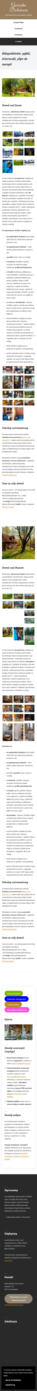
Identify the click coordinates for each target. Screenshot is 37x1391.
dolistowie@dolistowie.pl (21, 1063)
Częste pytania (13, 1005)
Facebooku (9, 1261)
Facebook (18, 28)
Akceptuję (10, 1385)
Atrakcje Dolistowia (9, 475)
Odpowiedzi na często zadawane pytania (18, 1298)
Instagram (18, 35)
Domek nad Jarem (12, 105)
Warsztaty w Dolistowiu (17, 1010)
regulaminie (18, 1094)
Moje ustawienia (13, 1380)
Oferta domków (13, 994)
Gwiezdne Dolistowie (18, 7)
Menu (19, 41)
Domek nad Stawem (13, 567)
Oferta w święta (8, 507)
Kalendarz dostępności (16, 999)
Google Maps (18, 22)
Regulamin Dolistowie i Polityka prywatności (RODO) (17, 1156)
